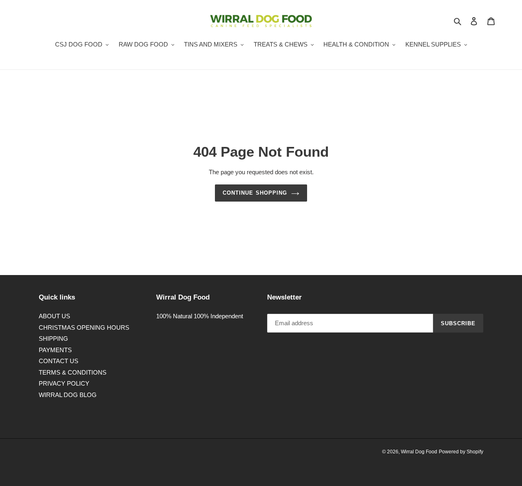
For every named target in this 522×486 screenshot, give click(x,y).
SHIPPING (53, 338)
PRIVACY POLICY (64, 383)
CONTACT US (58, 360)
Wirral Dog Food (419, 452)
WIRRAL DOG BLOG (68, 394)
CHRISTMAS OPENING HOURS (84, 327)
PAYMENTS (55, 349)
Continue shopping (255, 193)
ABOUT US (54, 316)
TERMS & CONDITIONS (72, 372)
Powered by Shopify (461, 452)
